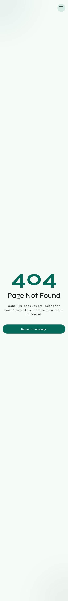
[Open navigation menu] (61, 8)
